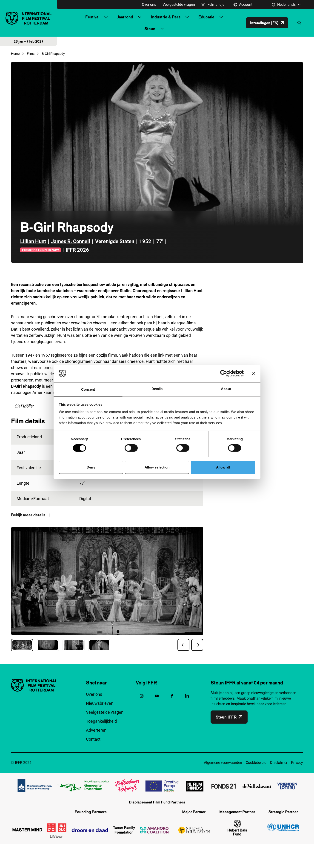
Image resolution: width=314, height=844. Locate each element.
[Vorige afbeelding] (183, 645)
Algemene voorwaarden (223, 762)
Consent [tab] (88, 389)
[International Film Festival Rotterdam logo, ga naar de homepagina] (28, 18)
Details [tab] (157, 389)
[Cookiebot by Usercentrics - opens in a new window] (223, 373)
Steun (149, 28)
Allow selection (157, 467)
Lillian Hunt (33, 241)
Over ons (149, 4)
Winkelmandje (212, 4)
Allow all (223, 467)
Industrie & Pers (165, 17)
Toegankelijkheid (101, 721)
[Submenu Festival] (106, 17)
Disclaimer (278, 762)
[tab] (22, 645)
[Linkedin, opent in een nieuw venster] (187, 696)
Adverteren (96, 730)
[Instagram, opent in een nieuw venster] (141, 696)
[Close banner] (253, 373)
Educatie (206, 17)
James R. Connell (70, 241)
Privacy (297, 762)
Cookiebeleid (256, 762)
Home (15, 53)
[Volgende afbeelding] (197, 645)
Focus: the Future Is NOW (40, 250)
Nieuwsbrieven (99, 703)
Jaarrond (125, 17)
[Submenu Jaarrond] (140, 17)
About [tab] (226, 389)
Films (30, 53)
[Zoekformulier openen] (299, 22)
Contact (93, 739)
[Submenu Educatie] (221, 17)
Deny (91, 467)
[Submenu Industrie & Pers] (187, 17)
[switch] (131, 448)
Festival (92, 17)
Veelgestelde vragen (179, 4)
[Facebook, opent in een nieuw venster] (172, 696)
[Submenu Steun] (162, 29)
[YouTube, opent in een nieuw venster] (157, 696)
